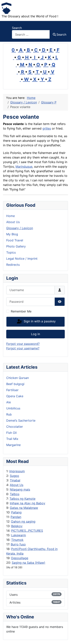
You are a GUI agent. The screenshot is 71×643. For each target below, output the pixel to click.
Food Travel (14, 240)
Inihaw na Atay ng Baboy (27, 503)
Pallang (16, 512)
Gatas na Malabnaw (24, 508)
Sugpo (14, 476)
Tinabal (15, 480)
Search (17, 28)
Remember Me (21, 311)
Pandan (16, 517)
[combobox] (31, 34)
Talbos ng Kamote (22, 498)
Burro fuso (18, 544)
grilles (46, 128)
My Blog (12, 234)
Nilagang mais (20, 489)
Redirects (13, 265)
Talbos (14, 494)
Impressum (17, 471)
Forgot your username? (22, 348)
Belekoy (17, 526)
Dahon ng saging (23, 521)
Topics (11, 252)
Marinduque (24, 166)
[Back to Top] (64, 636)
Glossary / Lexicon (19, 228)
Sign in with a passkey (39, 321)
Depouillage (19, 558)
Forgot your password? (23, 344)
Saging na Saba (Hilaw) (28, 563)
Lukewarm (18, 535)
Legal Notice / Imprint (21, 258)
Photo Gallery (16, 246)
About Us (16, 485)
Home (10, 216)
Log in (35, 334)
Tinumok (17, 540)
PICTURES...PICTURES (27, 530)
